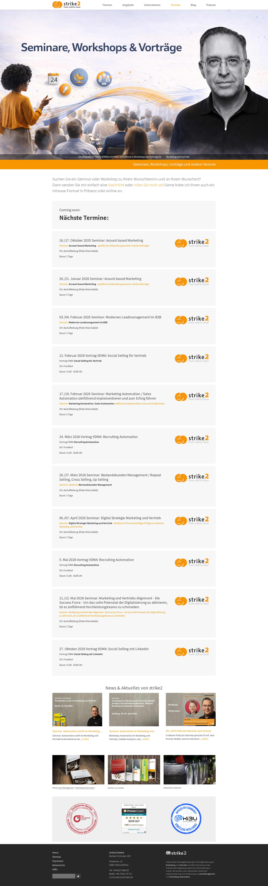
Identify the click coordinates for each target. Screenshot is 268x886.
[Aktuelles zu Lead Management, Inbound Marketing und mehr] (190, 756)
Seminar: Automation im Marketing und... (132, 731)
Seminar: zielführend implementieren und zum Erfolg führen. (112, 403)
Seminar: (83, 322)
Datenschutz (58, 865)
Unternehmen (152, 5)
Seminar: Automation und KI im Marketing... (77, 731)
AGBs (55, 869)
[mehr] (85, 739)
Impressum (58, 861)
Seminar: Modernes (85, 484)
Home (55, 852)
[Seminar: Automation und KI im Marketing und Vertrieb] (77, 709)
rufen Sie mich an (148, 185)
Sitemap (56, 856)
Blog (193, 5)
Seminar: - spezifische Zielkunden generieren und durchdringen (104, 245)
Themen (107, 5)
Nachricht (116, 185)
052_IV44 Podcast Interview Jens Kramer (188, 731)
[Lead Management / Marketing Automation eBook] (78, 756)
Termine (175, 5)
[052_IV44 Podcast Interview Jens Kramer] (191, 709)
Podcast (211, 5)
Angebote (128, 5)
